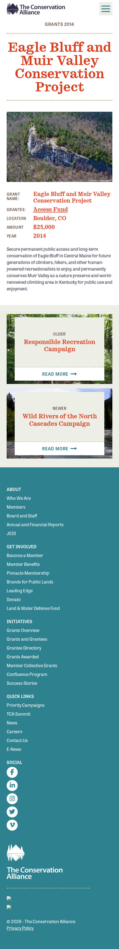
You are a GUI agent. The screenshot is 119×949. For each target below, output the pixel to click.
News (12, 722)
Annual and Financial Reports (35, 524)
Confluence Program (27, 674)
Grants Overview (23, 630)
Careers (14, 731)
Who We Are (19, 498)
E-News (14, 749)
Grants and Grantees (27, 639)
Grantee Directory (24, 648)
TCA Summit (18, 714)
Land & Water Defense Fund (33, 608)
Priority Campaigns (26, 705)
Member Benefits (23, 564)
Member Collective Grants (32, 665)
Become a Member (25, 555)
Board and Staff (22, 515)
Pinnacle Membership (28, 573)
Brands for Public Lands (30, 582)
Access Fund (50, 209)
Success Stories (22, 683)
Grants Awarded (23, 656)
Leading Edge (20, 590)
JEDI (11, 533)
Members (16, 507)
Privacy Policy (20, 928)
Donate (13, 599)
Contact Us (17, 740)
